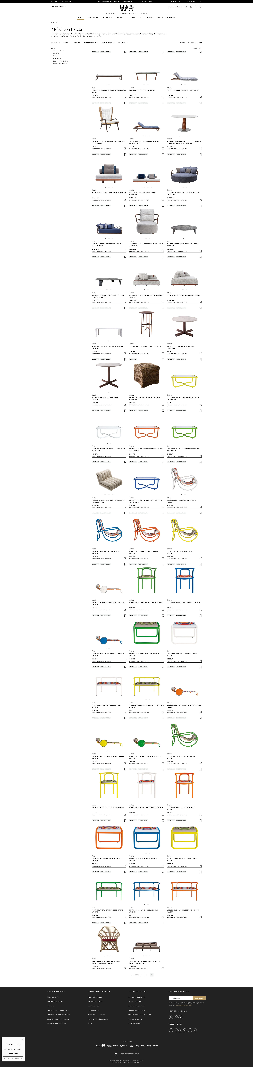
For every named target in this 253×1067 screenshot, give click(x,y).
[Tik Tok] (180, 1030)
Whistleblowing (134, 1023)
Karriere (50, 1006)
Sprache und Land (135, 1019)
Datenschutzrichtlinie (136, 997)
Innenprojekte (93, 1006)
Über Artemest (176, 1)
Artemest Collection (166, 18)
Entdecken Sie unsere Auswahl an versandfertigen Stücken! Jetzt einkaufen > (125, 1)
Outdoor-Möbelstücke (60, 61)
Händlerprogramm (95, 997)
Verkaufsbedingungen (136, 1010)
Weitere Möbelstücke (60, 64)
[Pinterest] (190, 1030)
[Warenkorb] (201, 7)
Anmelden (199, 998)
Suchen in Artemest (175, 7)
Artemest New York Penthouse (58, 1015)
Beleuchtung (93, 18)
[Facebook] (176, 1030)
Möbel (80, 18)
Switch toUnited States (13, 1058)
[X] (195, 1030)
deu (66, 1)
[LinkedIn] (185, 1030)
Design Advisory (94, 1010)
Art (140, 18)
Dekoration (107, 18)
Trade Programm (57, 6)
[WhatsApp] (176, 1017)
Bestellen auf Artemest (96, 1015)
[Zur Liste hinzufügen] (125, 52)
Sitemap (90, 1023)
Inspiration (111, 14)
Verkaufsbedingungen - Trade (139, 1015)
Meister (144, 14)
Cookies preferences (136, 1006)
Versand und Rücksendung (98, 1019)
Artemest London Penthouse (58, 1019)
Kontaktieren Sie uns (194, 1)
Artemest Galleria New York (57, 1010)
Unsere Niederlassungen (56, 1023)
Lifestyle (149, 18)
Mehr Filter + (122, 43)
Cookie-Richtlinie (135, 1002)
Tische (55, 56)
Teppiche (120, 18)
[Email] (180, 1017)
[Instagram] (171, 1030)
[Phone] (171, 1017)
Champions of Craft (128, 14)
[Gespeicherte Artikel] (196, 7)
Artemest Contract (95, 1002)
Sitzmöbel (56, 53)
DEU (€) (56, 1)
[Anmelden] (191, 7)
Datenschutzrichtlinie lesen (183, 1005)
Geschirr (131, 18)
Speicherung (57, 58)
